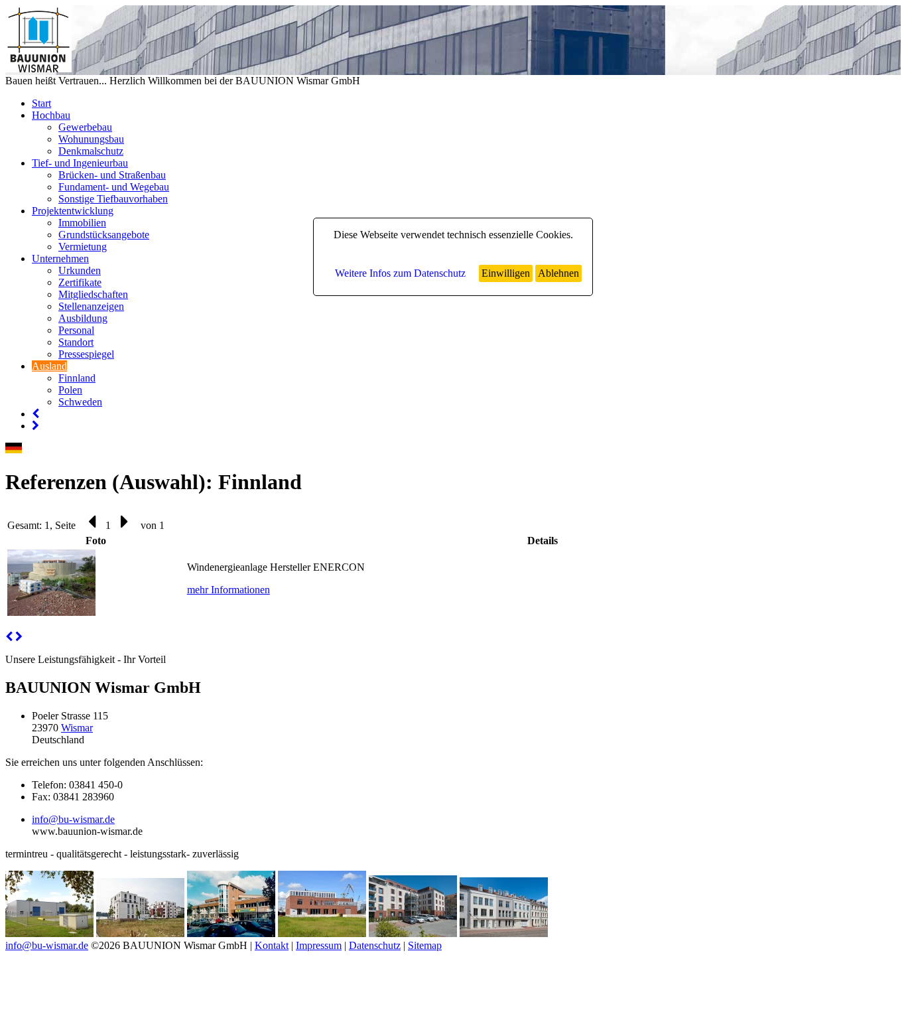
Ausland (49, 366)
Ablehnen (558, 273)
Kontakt (272, 945)
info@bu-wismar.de (73, 819)
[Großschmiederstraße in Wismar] (504, 933)
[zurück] (9, 636)
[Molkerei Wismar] (49, 933)
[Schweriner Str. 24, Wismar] (231, 933)
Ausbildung (82, 318)
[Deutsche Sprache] (13, 449)
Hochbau (51, 115)
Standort (76, 342)
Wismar (77, 727)
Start (41, 103)
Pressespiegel (86, 354)
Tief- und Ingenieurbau (80, 163)
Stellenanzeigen (91, 306)
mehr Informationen (228, 589)
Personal (76, 330)
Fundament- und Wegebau (113, 186)
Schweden (80, 401)
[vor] (19, 636)
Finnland (77, 378)
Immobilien (82, 222)
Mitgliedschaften (93, 294)
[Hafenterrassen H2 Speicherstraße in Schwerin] (140, 933)
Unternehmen (60, 258)
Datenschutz (375, 945)
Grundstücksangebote (103, 234)
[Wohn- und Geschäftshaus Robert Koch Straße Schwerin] (413, 933)
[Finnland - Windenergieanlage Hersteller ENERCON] (51, 612)
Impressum (319, 945)
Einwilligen (506, 273)
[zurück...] (35, 413)
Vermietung (82, 246)
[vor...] (35, 425)
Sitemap (425, 945)
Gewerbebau (85, 127)
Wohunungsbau (91, 139)
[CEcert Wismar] (322, 933)
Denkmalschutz (90, 151)
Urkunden (79, 270)
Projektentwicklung (72, 210)
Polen (70, 390)
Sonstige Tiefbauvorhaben (113, 198)
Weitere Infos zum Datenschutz (400, 273)
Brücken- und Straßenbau (112, 175)
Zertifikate (79, 282)
